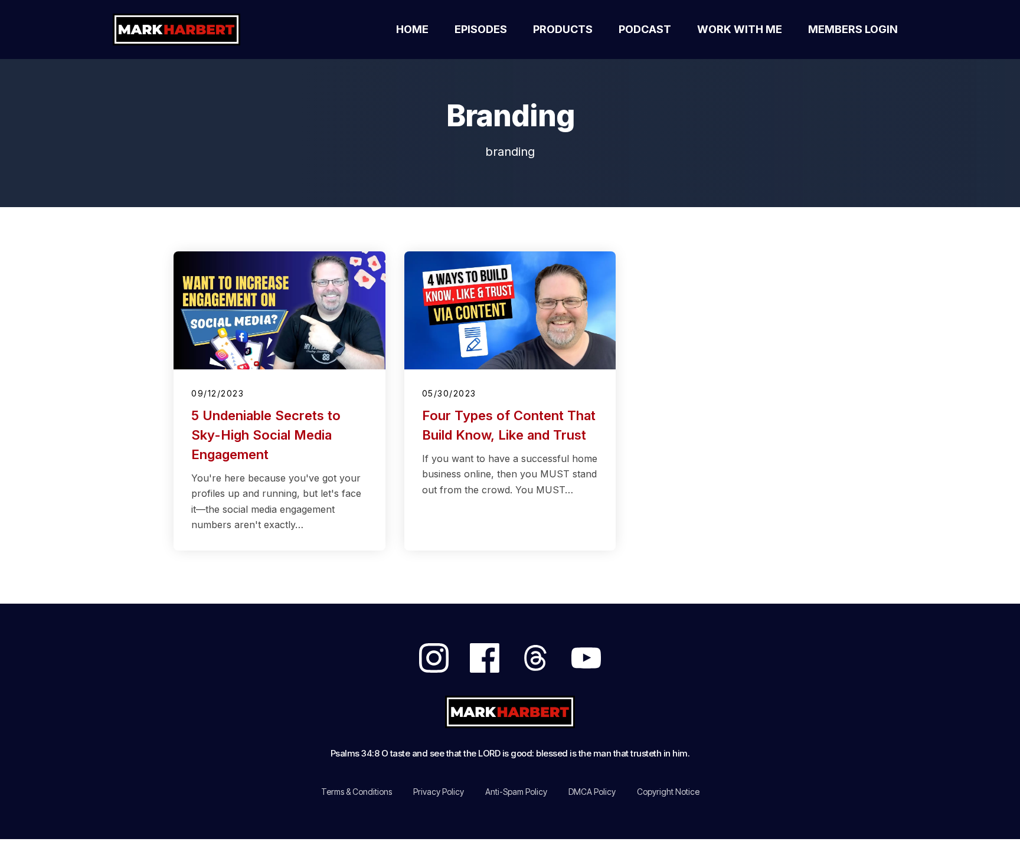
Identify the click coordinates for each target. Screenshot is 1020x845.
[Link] (434, 658)
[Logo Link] (190, 29)
